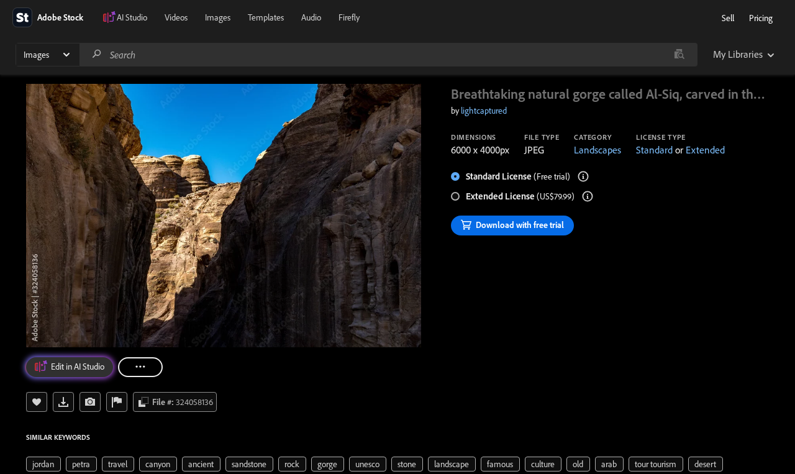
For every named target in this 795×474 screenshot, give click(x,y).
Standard (654, 150)
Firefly (349, 17)
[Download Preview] (63, 402)
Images (217, 17)
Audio (311, 17)
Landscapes (597, 150)
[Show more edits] (140, 367)
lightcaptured (484, 110)
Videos (176, 17)
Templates (266, 17)
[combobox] (388, 54)
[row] (43, 464)
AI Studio (132, 17)
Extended (705, 150)
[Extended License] (587, 196)
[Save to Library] (36, 402)
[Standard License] (583, 176)
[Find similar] (679, 54)
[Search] (97, 54)
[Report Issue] (116, 402)
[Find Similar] (90, 402)
